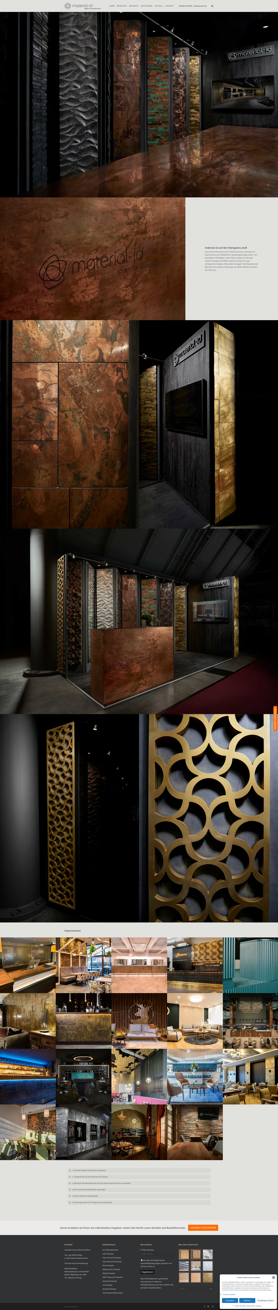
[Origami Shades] (207, 1254)
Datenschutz (250, 1306)
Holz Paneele (108, 1254)
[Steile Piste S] (196, 1277)
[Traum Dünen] (207, 1266)
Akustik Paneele (109, 1289)
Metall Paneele (109, 1273)
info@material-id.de (200, 6)
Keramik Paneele (110, 1281)
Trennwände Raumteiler (113, 1293)
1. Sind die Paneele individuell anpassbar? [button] (89, 1170)
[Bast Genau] (196, 1254)
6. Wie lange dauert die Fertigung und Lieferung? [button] (92, 1202)
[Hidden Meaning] (207, 1277)
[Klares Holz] (184, 1277)
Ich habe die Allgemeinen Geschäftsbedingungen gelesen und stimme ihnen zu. (156, 1263)
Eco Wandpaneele (110, 1250)
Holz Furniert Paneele (112, 1258)
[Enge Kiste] (184, 1254)
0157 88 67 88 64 (75, 1255)
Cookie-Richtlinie (240, 1306)
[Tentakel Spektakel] (184, 1266)
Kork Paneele (108, 1265)
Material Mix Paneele (111, 1269)
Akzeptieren (230, 1300)
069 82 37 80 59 (74, 1278)
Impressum (258, 1306)
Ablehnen (247, 1300)
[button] (274, 1277)
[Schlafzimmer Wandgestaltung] (196, 1266)
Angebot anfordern (203, 1228)
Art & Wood (107, 1285)
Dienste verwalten (228, 1294)
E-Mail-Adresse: (147, 1250)
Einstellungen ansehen (266, 1300)
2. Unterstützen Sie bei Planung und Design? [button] (90, 1177)
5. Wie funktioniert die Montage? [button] (85, 1196)
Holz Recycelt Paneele (112, 1262)
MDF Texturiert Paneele (113, 1277)
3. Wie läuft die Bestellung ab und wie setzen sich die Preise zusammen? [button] (101, 1183)
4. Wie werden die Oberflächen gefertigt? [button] (89, 1190)
